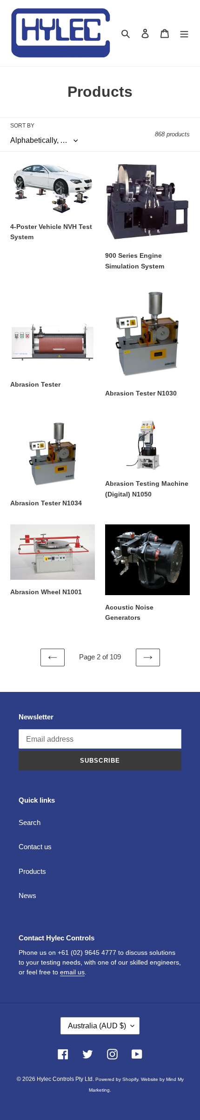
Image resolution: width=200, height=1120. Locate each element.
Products (32, 871)
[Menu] (184, 33)
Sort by (22, 125)
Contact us (35, 847)
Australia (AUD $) (97, 1026)
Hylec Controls (55, 1079)
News (27, 895)
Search (29, 822)
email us (72, 972)
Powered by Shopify (116, 1079)
